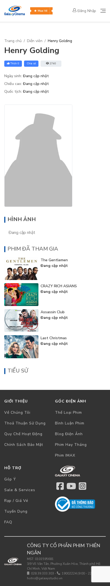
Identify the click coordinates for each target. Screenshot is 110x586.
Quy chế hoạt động (23, 433)
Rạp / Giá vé (16, 500)
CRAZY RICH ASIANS (59, 286)
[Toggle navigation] (103, 11)
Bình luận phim (69, 423)
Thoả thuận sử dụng (25, 423)
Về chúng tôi (17, 412)
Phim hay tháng (71, 444)
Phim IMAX (65, 455)
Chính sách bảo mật (23, 444)
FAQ (8, 522)
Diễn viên (34, 40)
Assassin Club (53, 312)
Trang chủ (13, 40)
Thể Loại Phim (68, 412)
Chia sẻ (31, 63)
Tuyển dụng (16, 511)
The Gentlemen (54, 260)
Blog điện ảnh (69, 433)
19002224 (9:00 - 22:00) (79, 573)
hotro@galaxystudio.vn (44, 578)
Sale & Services (19, 489)
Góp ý (10, 479)
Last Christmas (54, 338)
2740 (53, 63)
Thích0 (14, 63)
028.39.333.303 (42, 573)
